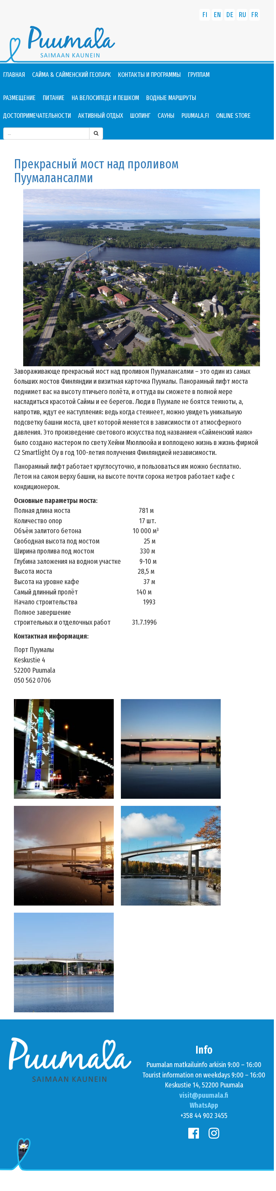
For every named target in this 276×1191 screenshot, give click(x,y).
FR (254, 14)
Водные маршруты (171, 98)
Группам (199, 75)
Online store (233, 116)
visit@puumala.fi (203, 1095)
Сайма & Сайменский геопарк (71, 75)
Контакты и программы (149, 75)
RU (242, 14)
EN (217, 14)
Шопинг (140, 116)
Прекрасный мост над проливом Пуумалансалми (96, 171)
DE (229, 14)
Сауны (166, 116)
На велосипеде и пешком (105, 98)
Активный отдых (100, 116)
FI (204, 14)
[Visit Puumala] (137, 44)
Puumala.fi (195, 116)
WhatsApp (204, 1105)
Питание (54, 98)
